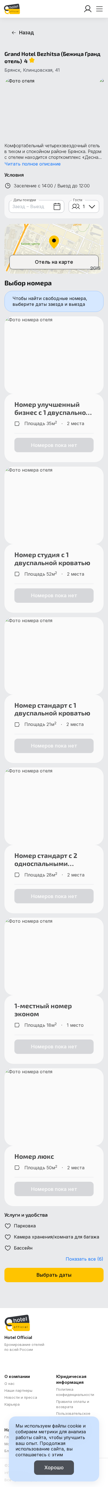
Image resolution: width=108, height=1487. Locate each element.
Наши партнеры (18, 1390)
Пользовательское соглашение (73, 1416)
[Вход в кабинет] (87, 9)
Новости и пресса (20, 1397)
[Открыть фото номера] (54, 355)
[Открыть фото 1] (48, 105)
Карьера (12, 1404)
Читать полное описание (32, 164)
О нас (9, 1383)
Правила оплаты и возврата (72, 1404)
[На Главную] (12, 9)
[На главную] (12, 9)
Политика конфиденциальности (75, 1392)
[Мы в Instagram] (8, 1361)
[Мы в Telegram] (20, 1361)
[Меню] (99, 9)
